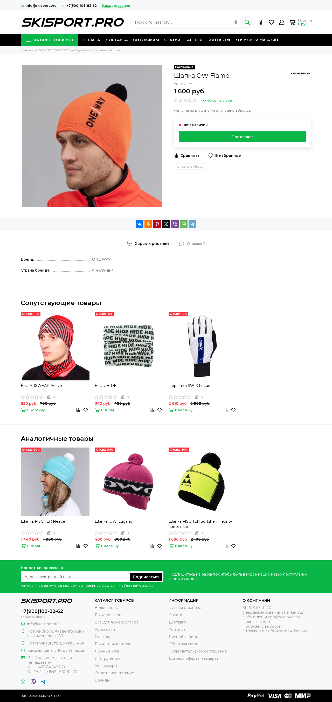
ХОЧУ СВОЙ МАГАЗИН (256, 40)
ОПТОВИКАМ (146, 40)
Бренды (102, 680)
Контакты (177, 629)
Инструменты (107, 658)
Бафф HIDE (105, 385)
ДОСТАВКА (116, 40)
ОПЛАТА (91, 40)
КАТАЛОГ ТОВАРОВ (53, 40)
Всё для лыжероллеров (117, 622)
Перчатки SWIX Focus (189, 385)
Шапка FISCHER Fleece (43, 521)
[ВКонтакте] (139, 224)
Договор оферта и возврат (193, 658)
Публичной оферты (135, 585)
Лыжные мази (107, 651)
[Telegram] (192, 224)
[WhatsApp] (184, 224)
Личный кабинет (184, 636)
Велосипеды (107, 607)
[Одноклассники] (148, 224)
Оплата (175, 615)
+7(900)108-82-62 (82, 6)
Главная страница (185, 607)
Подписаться (146, 577)
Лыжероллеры (108, 615)
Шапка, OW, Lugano (113, 521)
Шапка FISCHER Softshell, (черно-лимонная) (200, 524)
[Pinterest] (157, 224)
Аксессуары (106, 665)
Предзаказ (243, 136)
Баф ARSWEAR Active (41, 385)
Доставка (177, 622)
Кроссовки (105, 629)
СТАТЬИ (172, 40)
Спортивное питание (114, 673)
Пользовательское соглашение (198, 651)
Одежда (102, 636)
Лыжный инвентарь (113, 644)
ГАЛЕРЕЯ (193, 40)
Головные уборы (190, 166)
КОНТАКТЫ (219, 40)
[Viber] (175, 224)
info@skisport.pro (41, 6)
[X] (166, 224)
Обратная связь (183, 644)
